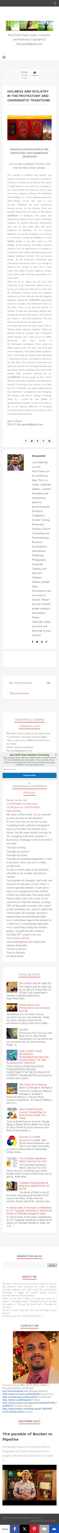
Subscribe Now (29, 775)
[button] (30, 754)
